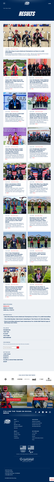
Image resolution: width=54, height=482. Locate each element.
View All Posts (8, 310)
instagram (7, 337)
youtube (6, 335)
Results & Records (36, 424)
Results (6, 306)
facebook (6, 329)
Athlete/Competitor (36, 421)
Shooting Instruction (36, 426)
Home (4, 8)
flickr (5, 333)
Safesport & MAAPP (18, 426)
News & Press (8, 308)
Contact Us (16, 421)
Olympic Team (17, 434)
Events (5, 357)
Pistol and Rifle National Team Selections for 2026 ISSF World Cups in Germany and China (27, 322)
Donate (6, 356)
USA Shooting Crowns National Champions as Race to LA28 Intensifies (27, 316)
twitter (6, 331)
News (7, 8)
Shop (5, 361)
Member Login (17, 424)
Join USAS (6, 354)
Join (49, 3)
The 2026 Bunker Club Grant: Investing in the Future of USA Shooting (26, 319)
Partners (16, 436)
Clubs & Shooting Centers (13, 359)
